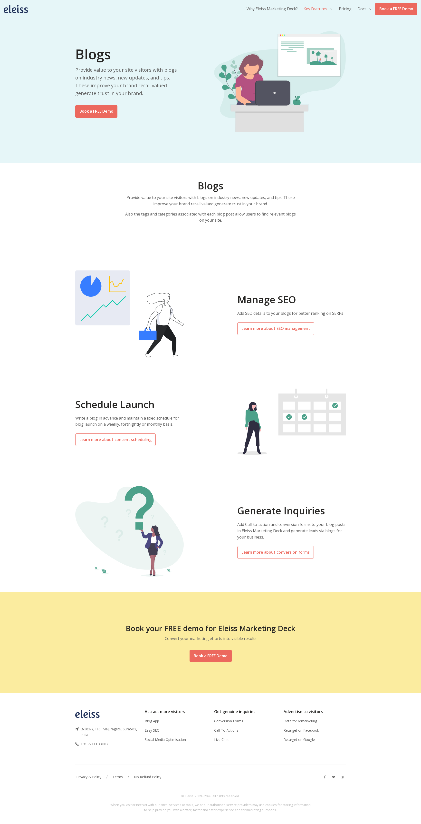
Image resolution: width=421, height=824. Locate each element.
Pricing (345, 8)
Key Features (315, 8)
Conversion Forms (228, 721)
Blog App (152, 721)
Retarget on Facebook (301, 730)
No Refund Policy (147, 777)
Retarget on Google (299, 739)
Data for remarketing (300, 721)
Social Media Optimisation (165, 739)
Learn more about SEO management (275, 328)
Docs (361, 8)
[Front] (18, 9)
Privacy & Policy (88, 777)
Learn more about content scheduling (115, 439)
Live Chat (221, 739)
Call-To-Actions (226, 730)
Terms (118, 777)
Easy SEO (152, 730)
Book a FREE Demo (396, 8)
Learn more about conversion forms (275, 552)
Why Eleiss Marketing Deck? (272, 8)
